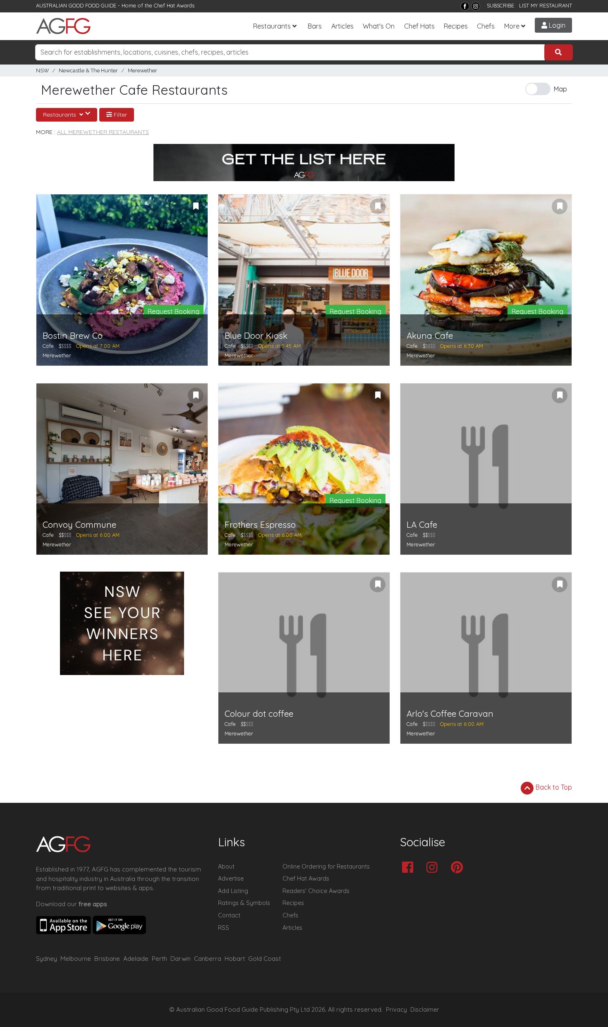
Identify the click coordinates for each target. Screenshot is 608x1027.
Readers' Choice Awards (315, 891)
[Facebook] (464, 6)
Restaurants (272, 26)
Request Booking (173, 311)
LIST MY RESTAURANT (545, 5)
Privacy (396, 1009)
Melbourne (75, 958)
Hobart (235, 958)
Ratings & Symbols (244, 903)
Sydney (46, 958)
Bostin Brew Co (73, 335)
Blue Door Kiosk (256, 335)
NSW (42, 70)
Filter (119, 114)
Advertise (231, 878)
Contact (229, 915)
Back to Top (553, 787)
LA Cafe (422, 524)
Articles (342, 26)
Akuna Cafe (430, 335)
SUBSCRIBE (500, 5)
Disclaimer (424, 1009)
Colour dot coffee (259, 713)
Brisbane (107, 958)
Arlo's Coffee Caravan (450, 713)
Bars (315, 26)
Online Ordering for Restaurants (326, 866)
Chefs (486, 26)
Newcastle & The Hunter (88, 70)
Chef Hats (419, 26)
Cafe (48, 345)
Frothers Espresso (260, 524)
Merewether (142, 70)
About (226, 866)
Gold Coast (264, 958)
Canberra (207, 958)
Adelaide (135, 958)
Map (560, 89)
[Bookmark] (195, 206)
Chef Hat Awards (174, 5)
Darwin (180, 958)
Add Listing (233, 891)
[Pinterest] (459, 868)
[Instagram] (475, 6)
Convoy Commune (79, 524)
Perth (159, 958)
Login (556, 25)
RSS (223, 927)
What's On (379, 26)
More (511, 26)
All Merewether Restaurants (103, 132)
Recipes (456, 26)
